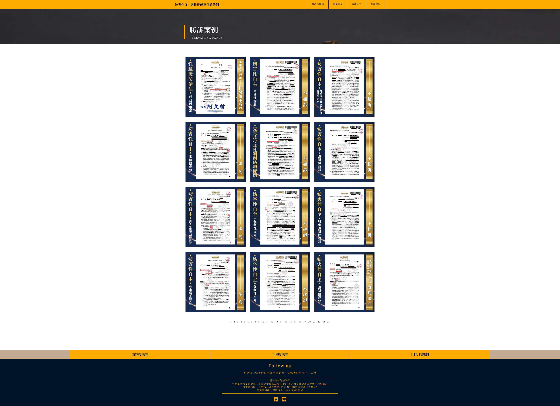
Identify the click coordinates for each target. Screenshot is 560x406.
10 (263, 321)
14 (281, 321)
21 (314, 321)
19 (304, 321)
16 (290, 321)
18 (300, 321)
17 (295, 321)
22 (319, 321)
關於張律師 (318, 4)
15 (286, 321)
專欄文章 (357, 4)
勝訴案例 (338, 4)
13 (276, 321)
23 (323, 321)
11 (267, 321)
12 (272, 321)
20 (309, 321)
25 (328, 321)
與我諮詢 (375, 4)
